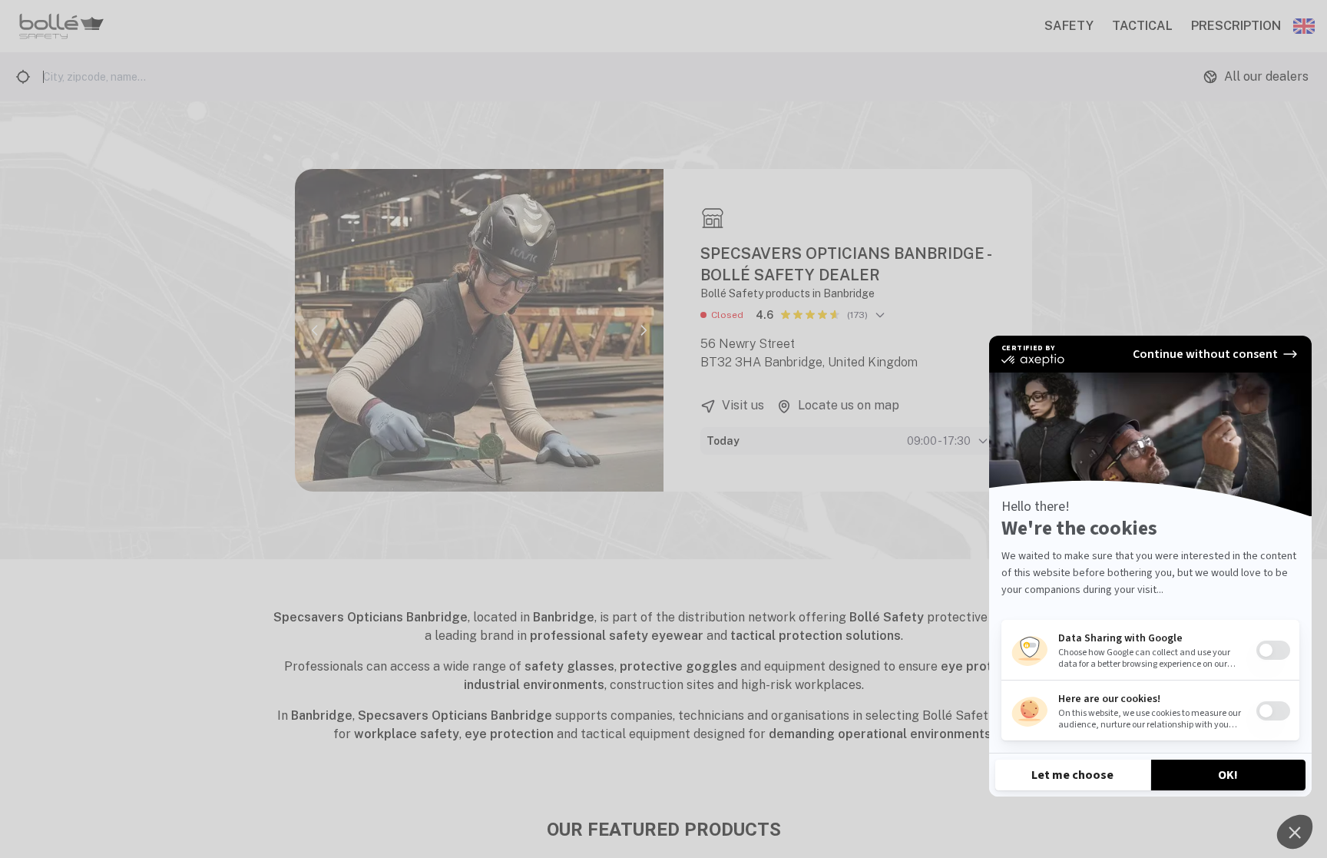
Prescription (1236, 25)
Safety (1069, 25)
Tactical (1142, 25)
